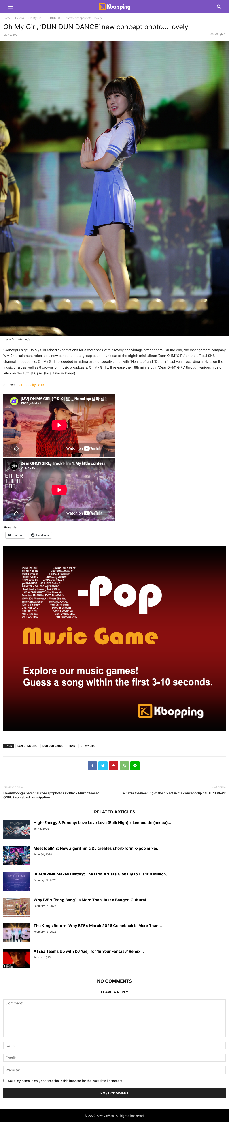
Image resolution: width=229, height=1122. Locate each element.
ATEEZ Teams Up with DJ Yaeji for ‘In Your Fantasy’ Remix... (89, 951)
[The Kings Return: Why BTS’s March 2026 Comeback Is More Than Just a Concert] (16, 933)
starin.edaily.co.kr (30, 385)
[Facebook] (92, 765)
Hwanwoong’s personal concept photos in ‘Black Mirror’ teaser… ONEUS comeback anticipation (52, 795)
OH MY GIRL (88, 745)
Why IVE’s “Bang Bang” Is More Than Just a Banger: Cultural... (91, 900)
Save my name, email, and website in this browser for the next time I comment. (65, 1081)
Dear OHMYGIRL (27, 745)
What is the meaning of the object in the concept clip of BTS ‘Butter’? (174, 793)
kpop (72, 745)
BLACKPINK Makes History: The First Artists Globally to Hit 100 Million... (101, 874)
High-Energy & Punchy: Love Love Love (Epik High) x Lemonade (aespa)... (102, 822)
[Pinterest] (113, 765)
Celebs (19, 18)
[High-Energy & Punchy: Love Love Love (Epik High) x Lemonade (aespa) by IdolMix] (16, 830)
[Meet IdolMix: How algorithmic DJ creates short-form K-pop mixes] (16, 856)
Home (7, 18)
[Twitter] (103, 765)
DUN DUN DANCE (52, 745)
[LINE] (135, 765)
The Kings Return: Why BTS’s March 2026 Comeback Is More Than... (98, 925)
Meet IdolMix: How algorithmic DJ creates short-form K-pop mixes (96, 848)
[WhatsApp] (124, 765)
